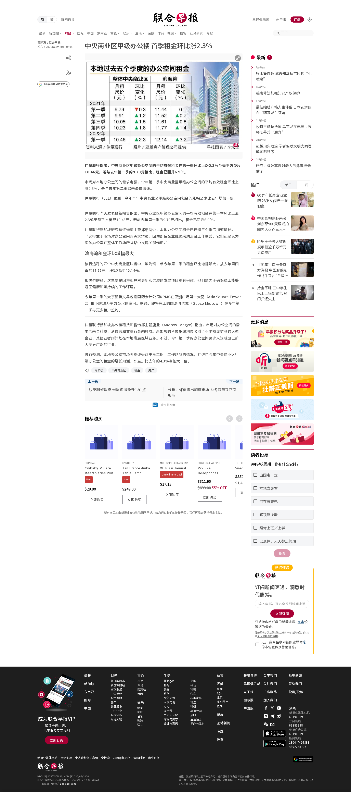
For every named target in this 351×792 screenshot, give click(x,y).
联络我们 (295, 683)
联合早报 (55, 42)
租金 (137, 370)
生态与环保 (171, 715)
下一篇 (234, 381)
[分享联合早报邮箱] (272, 724)
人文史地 (169, 702)
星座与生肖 (197, 723)
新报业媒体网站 (47, 758)
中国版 (249, 708)
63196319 (296, 717)
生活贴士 (196, 719)
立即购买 (97, 499)
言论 (113, 33)
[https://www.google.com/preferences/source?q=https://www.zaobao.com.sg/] (303, 759)
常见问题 (295, 675)
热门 (193, 715)
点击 (301, 621)
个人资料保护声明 (267, 636)
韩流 (140, 720)
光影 (193, 681)
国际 (80, 33)
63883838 (296, 725)
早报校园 (196, 711)
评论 (140, 685)
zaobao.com (68, 783)
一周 (305, 184)
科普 (193, 689)
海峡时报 (139, 758)
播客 (183, 33)
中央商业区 (119, 370)
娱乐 (126, 33)
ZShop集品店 (121, 758)
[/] (175, 19)
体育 (160, 33)
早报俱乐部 (261, 19)
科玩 (193, 685)
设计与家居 (171, 723)
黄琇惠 (41, 42)
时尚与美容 (171, 719)
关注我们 (270, 683)
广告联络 (270, 691)
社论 (140, 681)
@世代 (168, 711)
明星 (140, 708)
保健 (150, 33)
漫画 (140, 694)
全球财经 (116, 689)
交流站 (141, 689)
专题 (209, 33)
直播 (220, 706)
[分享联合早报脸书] (265, 708)
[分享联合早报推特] (272, 708)
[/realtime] (269, 57)
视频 (170, 33)
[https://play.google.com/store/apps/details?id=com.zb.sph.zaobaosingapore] (274, 743)
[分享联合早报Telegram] (272, 716)
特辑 (193, 706)
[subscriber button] (310, 19)
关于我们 (270, 675)
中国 (90, 33)
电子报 (281, 19)
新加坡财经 (118, 685)
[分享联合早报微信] (265, 724)
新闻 (220, 689)
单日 (288, 184)
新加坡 (54, 33)
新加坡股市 (118, 681)
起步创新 (116, 715)
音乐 (140, 716)
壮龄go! (169, 681)
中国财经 (116, 694)
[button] (310, 19)
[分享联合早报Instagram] (265, 716)
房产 (151, 370)
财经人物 (116, 719)
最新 (42, 33)
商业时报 (153, 758)
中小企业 (116, 711)
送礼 (140, 725)
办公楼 (98, 370)
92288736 (299, 747)
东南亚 (102, 33)
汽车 (193, 694)
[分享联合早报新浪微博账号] (278, 716)
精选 (193, 702)
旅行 (166, 694)
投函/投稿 (296, 691)
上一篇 (93, 381)
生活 (138, 33)
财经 (68, 33)
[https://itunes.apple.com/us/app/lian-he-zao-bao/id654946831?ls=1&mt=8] (274, 733)
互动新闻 (196, 33)
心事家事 (196, 698)
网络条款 (66, 758)
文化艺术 (169, 698)
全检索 (105, 758)
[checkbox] (257, 644)
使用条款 (304, 632)
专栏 (166, 706)
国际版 (249, 699)
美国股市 (116, 706)
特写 (166, 685)
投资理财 (116, 698)
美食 (166, 689)
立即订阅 (57, 740)
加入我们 (270, 699)
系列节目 (222, 702)
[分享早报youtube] (278, 708)
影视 (140, 712)
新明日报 (68, 19)
